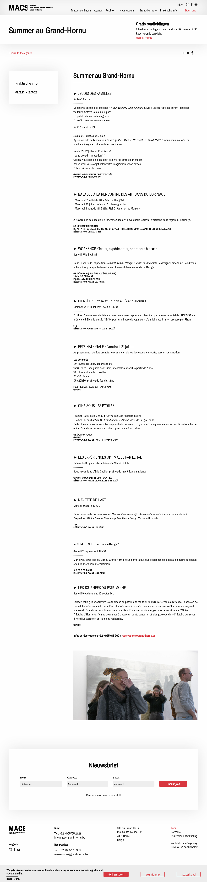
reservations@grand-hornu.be (138, 635)
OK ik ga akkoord (116, 874)
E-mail (116, 777)
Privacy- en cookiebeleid (184, 847)
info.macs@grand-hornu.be (69, 837)
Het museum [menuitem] (127, 10)
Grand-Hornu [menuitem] (147, 10)
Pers (173, 828)
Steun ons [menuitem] (190, 10)
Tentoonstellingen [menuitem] (81, 10)
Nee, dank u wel (189, 874)
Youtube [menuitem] (196, 4)
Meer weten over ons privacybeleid (103, 795)
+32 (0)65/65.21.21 (70, 833)
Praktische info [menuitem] (168, 10)
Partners (176, 832)
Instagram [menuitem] (187, 4)
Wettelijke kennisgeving (184, 843)
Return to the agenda (20, 53)
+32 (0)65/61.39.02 (71, 850)
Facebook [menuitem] (192, 4)
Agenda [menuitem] (98, 10)
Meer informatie (144, 37)
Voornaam (72, 777)
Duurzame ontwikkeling (184, 836)
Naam (23, 777)
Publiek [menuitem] (110, 10)
